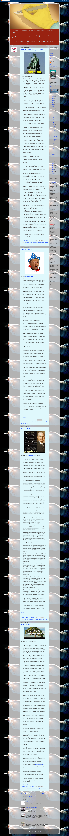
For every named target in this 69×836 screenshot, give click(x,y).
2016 (53, 158)
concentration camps (37, 242)
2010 (53, 169)
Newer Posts (24, 793)
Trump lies (34, 421)
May (54, 143)
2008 (53, 173)
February (55, 148)
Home (34, 793)
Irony (27, 801)
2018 (53, 154)
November (55, 114)
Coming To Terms (27, 429)
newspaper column (29, 276)
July (54, 124)
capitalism (26, 619)
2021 (53, 106)
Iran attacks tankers (28, 421)
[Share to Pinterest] (42, 240)
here (51, 86)
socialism (45, 619)
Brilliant (27, 822)
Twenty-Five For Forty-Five (31, 807)
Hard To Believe (26, 250)
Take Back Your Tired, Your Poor (32, 50)
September (55, 119)
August (54, 122)
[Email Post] (36, 240)
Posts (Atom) (29, 796)
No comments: (32, 617)
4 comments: (31, 240)
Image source (22, 238)
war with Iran (25, 423)
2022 (53, 104)
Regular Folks (28, 813)
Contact (51, 58)
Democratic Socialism (38, 619)
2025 (53, 98)
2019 (53, 110)
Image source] (24, 784)
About (51, 55)
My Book (52, 56)
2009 (53, 171)
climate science (38, 764)
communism (31, 619)
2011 (53, 167)
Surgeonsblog (53, 182)
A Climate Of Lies (27, 625)
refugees (22, 244)
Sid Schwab (53, 62)
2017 (53, 156)
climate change (31, 788)
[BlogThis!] (39, 240)
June (54, 126)
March (54, 146)
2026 (53, 96)
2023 (53, 102)
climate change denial (38, 788)
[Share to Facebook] (41, 240)
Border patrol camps (28, 242)
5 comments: (31, 786)
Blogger (41, 831)
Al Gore (25, 788)
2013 (53, 163)
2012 (53, 165)
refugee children (44, 242)
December (55, 111)
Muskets (23, 820)
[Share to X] (40, 240)
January (54, 151)
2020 (53, 108)
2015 (53, 159)
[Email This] (38, 240)
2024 (53, 100)
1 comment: (31, 419)
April (54, 145)
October (54, 117)
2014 (53, 161)
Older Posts (45, 793)
